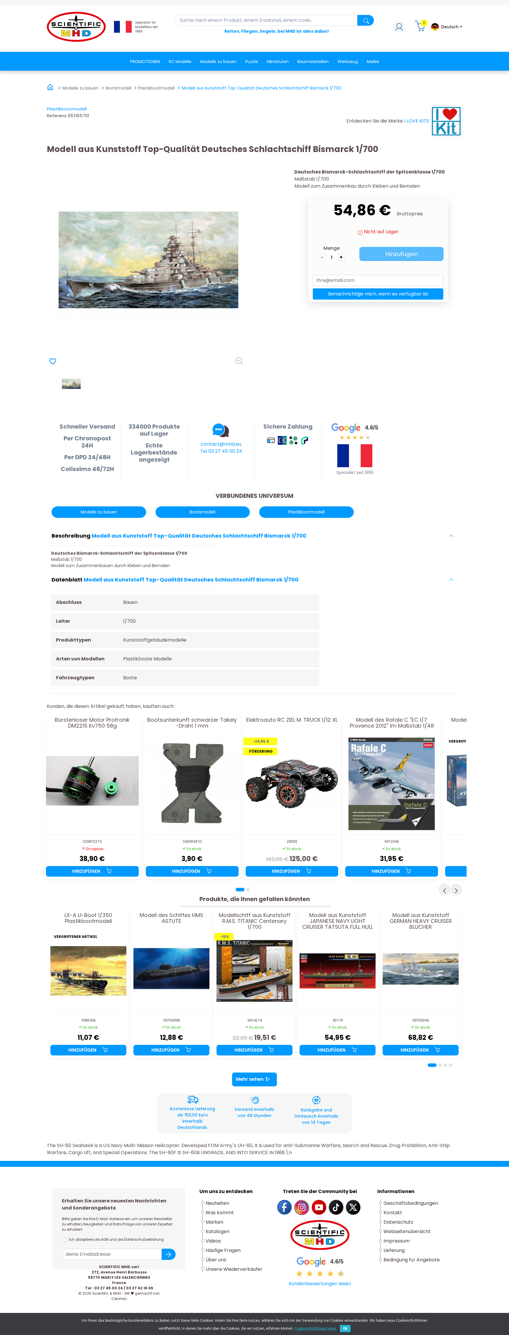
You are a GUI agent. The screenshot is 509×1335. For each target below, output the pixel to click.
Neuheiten (217, 1203)
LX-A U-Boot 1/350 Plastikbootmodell (88, 918)
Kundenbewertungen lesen (320, 1283)
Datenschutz (398, 1222)
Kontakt (393, 1212)
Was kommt (220, 1212)
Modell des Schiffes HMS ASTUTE (171, 918)
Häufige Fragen (223, 1250)
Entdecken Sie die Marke (374, 121)
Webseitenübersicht (407, 1231)
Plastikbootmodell (67, 109)
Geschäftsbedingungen (411, 1203)
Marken (214, 1222)
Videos (213, 1240)
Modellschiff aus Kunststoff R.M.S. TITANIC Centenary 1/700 (254, 921)
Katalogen (217, 1231)
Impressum (397, 1240)
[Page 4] (450, 1065)
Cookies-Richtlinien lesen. (316, 1328)
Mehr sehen (250, 1079)
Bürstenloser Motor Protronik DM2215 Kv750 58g (92, 723)
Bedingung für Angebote (412, 1259)
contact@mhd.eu (221, 444)
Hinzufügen (401, 254)
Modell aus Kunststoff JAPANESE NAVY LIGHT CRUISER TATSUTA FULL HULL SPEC (337, 921)
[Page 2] (248, 889)
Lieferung (394, 1250)
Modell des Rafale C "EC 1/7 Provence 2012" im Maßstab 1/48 (392, 723)
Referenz (57, 116)
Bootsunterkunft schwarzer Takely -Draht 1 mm (192, 723)
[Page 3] (445, 1065)
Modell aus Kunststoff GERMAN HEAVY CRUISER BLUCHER (421, 921)
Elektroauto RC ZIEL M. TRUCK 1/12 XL (292, 720)
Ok (345, 1328)
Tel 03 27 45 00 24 (221, 451)
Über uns (216, 1259)
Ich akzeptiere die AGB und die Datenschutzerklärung (116, 1239)
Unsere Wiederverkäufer (234, 1269)
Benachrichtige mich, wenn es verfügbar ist (378, 293)
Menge (331, 248)
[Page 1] (240, 889)
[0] (421, 28)
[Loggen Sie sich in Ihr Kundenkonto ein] (399, 28)
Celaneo (119, 1298)
